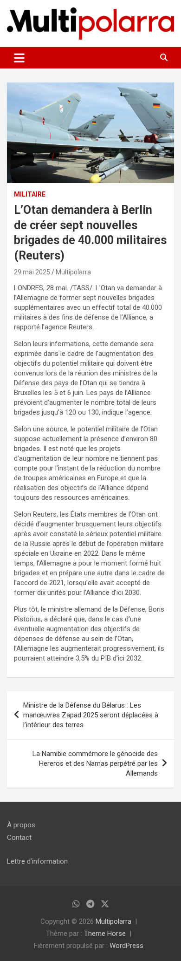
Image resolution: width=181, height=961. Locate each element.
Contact (19, 837)
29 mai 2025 (32, 272)
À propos (21, 825)
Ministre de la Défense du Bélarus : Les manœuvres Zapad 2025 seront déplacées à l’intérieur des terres (90, 715)
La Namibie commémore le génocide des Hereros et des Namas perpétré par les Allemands (95, 763)
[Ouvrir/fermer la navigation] (19, 57)
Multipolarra (73, 272)
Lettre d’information (37, 861)
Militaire (29, 194)
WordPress (126, 945)
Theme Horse (105, 933)
